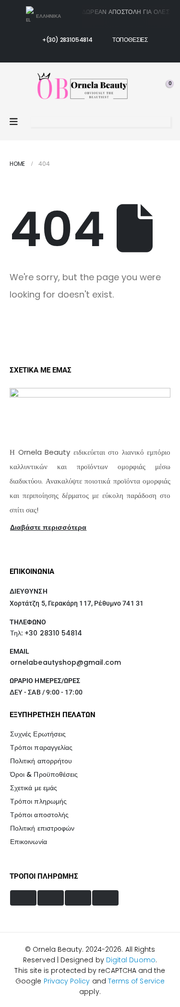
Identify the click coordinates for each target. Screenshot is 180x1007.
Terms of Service (136, 981)
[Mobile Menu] (14, 122)
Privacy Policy (67, 981)
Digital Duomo (131, 960)
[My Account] (143, 88)
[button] (36, 122)
